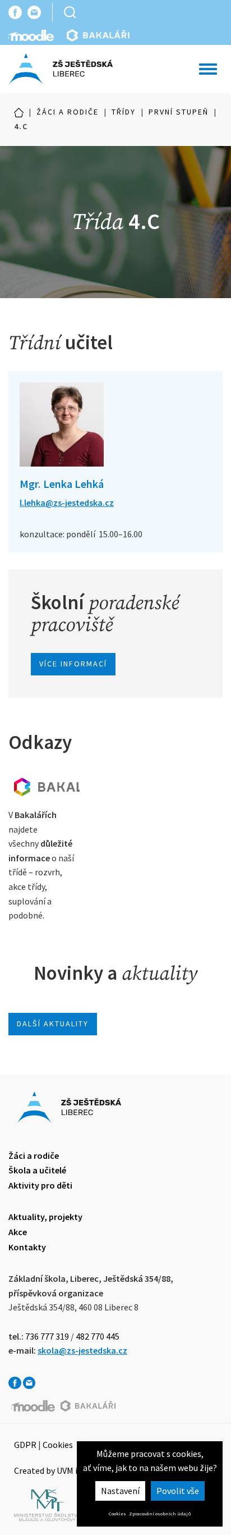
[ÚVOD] (19, 112)
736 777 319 (47, 1336)
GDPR (25, 1444)
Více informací (73, 664)
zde (44, 786)
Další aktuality (53, 1023)
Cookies (117, 1513)
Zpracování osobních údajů (160, 1513)
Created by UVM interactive (65, 1470)
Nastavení (120, 1490)
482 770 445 (97, 1336)
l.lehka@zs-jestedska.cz (67, 502)
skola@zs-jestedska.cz (82, 1350)
